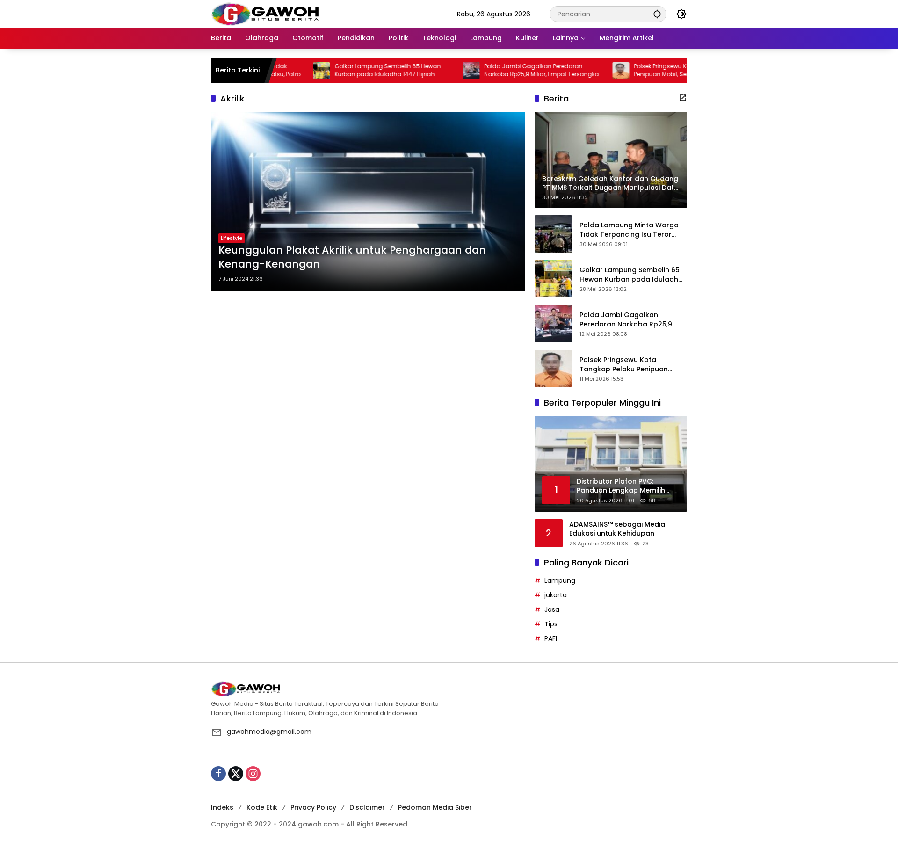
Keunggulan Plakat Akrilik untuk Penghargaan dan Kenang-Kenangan (352, 257)
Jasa (551, 609)
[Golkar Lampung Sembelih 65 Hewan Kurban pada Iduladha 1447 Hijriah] (290, 70)
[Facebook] (218, 773)
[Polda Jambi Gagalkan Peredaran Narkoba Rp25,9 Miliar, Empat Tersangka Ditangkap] (440, 70)
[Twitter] (235, 773)
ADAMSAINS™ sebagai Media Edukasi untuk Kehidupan (617, 529)
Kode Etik (261, 807)
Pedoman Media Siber (435, 807)
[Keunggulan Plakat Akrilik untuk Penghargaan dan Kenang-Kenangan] (368, 201)
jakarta (555, 595)
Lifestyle (231, 238)
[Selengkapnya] (683, 98)
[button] (657, 14)
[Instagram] (253, 773)
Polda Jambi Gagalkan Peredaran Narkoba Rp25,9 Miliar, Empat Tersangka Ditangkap (510, 71)
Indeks (222, 807)
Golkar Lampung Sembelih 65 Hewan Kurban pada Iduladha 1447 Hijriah (357, 70)
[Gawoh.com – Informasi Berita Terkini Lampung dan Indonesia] (265, 13)
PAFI (550, 638)
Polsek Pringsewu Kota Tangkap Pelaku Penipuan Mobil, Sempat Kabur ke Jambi (660, 70)
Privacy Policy (313, 807)
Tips (551, 624)
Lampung (559, 580)
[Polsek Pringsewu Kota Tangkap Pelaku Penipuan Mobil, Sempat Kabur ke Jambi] (589, 70)
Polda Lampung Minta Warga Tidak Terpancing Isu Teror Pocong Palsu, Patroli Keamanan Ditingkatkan (629, 230)
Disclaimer (367, 807)
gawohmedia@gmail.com (269, 731)
